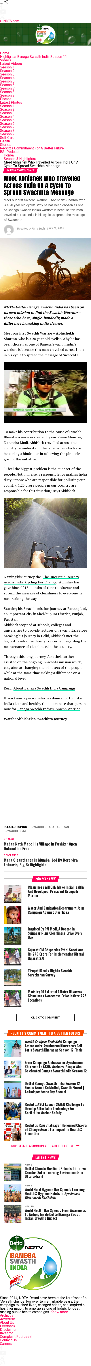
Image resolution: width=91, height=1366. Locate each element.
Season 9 (7, 95)
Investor (6, 1333)
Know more (59, 1312)
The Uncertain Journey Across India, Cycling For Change (41, 579)
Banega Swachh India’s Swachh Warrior (48, 708)
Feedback (7, 1326)
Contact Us (8, 1340)
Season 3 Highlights (20, 159)
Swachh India (16, 831)
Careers (6, 1344)
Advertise (7, 1319)
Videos (5, 60)
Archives (6, 1315)
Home (4, 53)
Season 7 (7, 88)
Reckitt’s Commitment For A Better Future (32, 148)
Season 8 (7, 92)
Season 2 (7, 71)
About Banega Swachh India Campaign (44, 688)
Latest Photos (11, 102)
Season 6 (7, 85)
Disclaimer (8, 1329)
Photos (5, 99)
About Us (7, 1322)
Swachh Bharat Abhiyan (50, 827)
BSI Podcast (9, 152)
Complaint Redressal (16, 1337)
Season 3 (7, 74)
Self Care (7, 138)
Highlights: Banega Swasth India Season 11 (33, 57)
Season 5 (7, 81)
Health (5, 141)
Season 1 (7, 67)
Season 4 (7, 78)
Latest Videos (11, 64)
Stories (5, 145)
